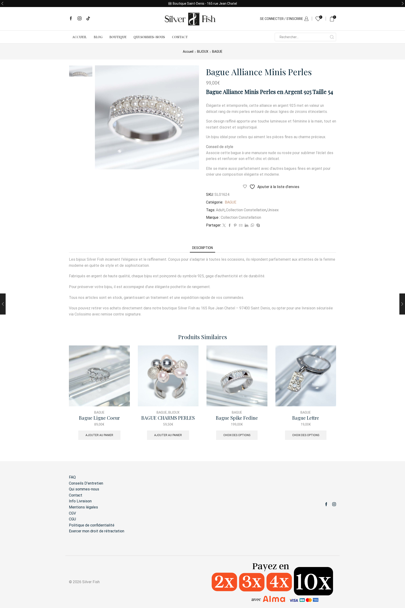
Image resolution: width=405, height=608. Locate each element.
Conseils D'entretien (86, 483)
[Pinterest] (235, 225)
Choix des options (236, 435)
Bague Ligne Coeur (99, 418)
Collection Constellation (246, 210)
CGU (72, 519)
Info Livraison (80, 501)
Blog (98, 37)
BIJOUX (202, 51)
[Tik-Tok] (88, 18)
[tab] (202, 247)
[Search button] (332, 37)
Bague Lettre (305, 418)
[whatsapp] (252, 225)
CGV (72, 513)
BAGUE (217, 51)
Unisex (273, 210)
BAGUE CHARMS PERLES (168, 418)
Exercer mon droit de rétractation (96, 531)
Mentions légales (83, 507)
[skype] (257, 225)
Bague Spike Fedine (237, 418)
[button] (2, 3)
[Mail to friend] (241, 225)
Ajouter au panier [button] (99, 435)
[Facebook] (71, 18)
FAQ (72, 477)
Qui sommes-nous (149, 37)
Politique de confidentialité (91, 525)
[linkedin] (246, 225)
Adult (220, 210)
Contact (180, 37)
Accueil (79, 37)
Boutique (118, 37)
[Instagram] (80, 18)
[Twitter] (224, 225)
